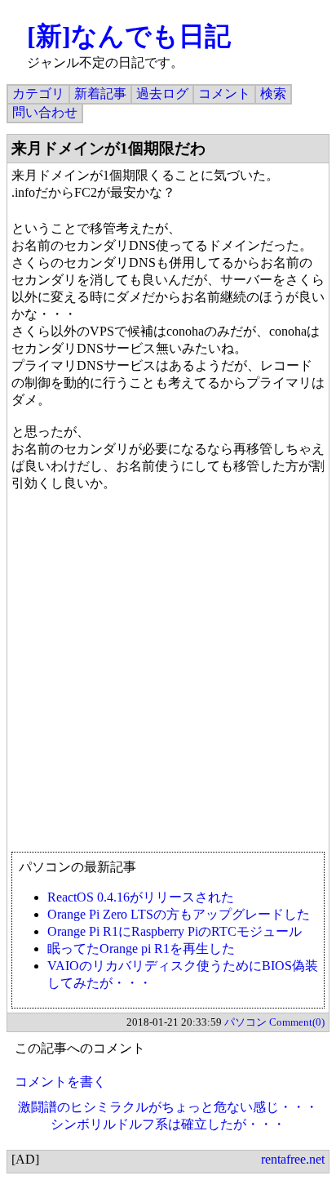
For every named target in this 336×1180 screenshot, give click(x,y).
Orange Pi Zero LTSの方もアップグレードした (178, 914)
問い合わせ (44, 112)
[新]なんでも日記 (129, 36)
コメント (224, 93)
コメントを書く (60, 1082)
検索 (273, 93)
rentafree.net (293, 1159)
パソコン (245, 1022)
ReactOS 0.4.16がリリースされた (140, 897)
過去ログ (162, 93)
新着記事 (100, 93)
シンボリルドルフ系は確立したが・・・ (168, 1124)
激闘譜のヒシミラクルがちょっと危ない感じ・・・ (168, 1107)
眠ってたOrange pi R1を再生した (141, 948)
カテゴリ (38, 93)
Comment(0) (297, 1022)
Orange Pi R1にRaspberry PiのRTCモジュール (174, 931)
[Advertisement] (168, 679)
